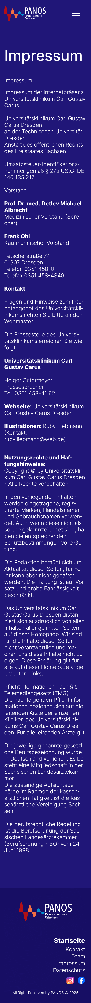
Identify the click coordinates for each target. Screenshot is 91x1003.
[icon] (68, 982)
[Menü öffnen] (76, 13)
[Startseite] (25, 13)
